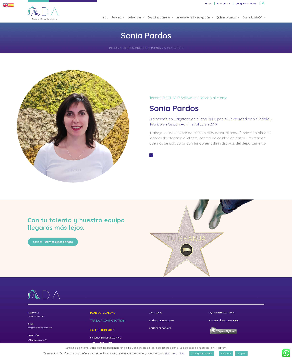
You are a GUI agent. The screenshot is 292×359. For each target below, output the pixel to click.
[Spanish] (11, 5)
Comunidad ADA (252, 17)
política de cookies (174, 353)
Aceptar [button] (241, 353)
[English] (5, 5)
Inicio (105, 17)
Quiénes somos (226, 17)
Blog (208, 3)
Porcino (116, 17)
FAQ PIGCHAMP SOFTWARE (222, 312)
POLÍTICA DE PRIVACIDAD (161, 320)
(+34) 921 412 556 (36, 316)
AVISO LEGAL (155, 312)
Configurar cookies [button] (201, 353)
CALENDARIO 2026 (102, 330)
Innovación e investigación (193, 17)
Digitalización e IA (159, 17)
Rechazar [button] (226, 353)
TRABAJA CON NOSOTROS (107, 320)
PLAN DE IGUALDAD (102, 312)
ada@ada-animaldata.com (40, 327)
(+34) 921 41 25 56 (246, 3)
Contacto (223, 3)
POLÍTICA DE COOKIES (160, 328)
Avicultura (134, 17)
